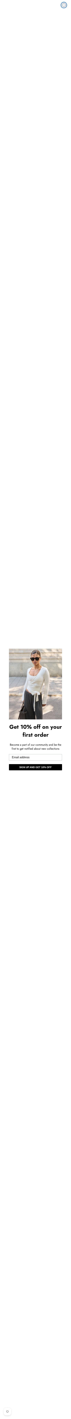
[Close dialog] (64, 5)
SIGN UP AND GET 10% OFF (35, 767)
